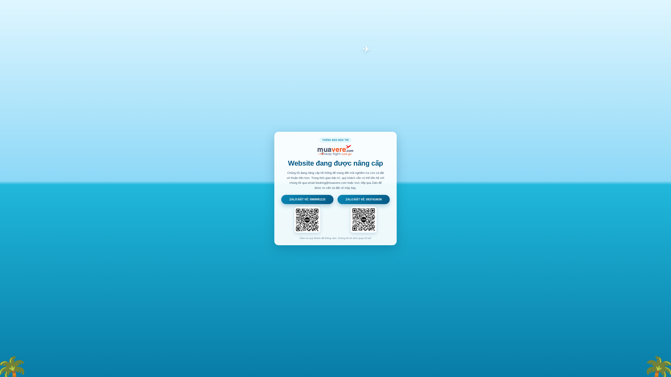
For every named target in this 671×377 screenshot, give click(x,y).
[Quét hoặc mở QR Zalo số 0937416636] (364, 220)
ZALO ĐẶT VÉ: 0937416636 (364, 199)
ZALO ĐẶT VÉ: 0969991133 (307, 199)
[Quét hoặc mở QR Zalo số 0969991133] (307, 220)
